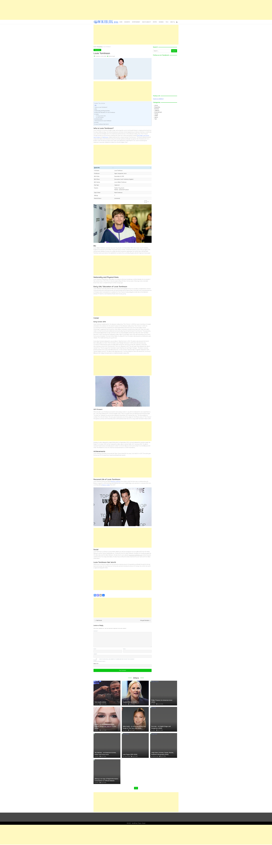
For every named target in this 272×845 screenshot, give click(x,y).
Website (95, 654)
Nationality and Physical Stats (102, 110)
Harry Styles (97, 137)
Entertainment (136, 22)
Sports (155, 22)
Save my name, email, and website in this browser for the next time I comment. (116, 659)
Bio (96, 109)
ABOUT (172, 22)
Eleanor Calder (106, 485)
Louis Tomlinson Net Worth (102, 124)
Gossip (156, 114)
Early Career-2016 (101, 115)
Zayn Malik (140, 135)
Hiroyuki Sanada (144, 620)
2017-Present (101, 117)
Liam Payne (146, 135)
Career (97, 114)
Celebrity (156, 110)
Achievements (98, 119)
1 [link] (145, 201)
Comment (96, 631)
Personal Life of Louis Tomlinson (103, 120)
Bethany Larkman (115, 481)
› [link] (150, 201)
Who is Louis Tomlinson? (101, 107)
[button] (150, 167)
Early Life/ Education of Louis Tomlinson (105, 112)
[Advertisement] (42, 10)
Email (124, 648)
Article (156, 105)
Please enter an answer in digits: (99, 660)
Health (156, 115)
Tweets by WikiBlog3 (158, 98)
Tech (167, 22)
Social (96, 122)
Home (120, 22)
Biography (127, 22)
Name (95, 648)
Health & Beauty (146, 22)
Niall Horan (105, 137)
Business (161, 22)
